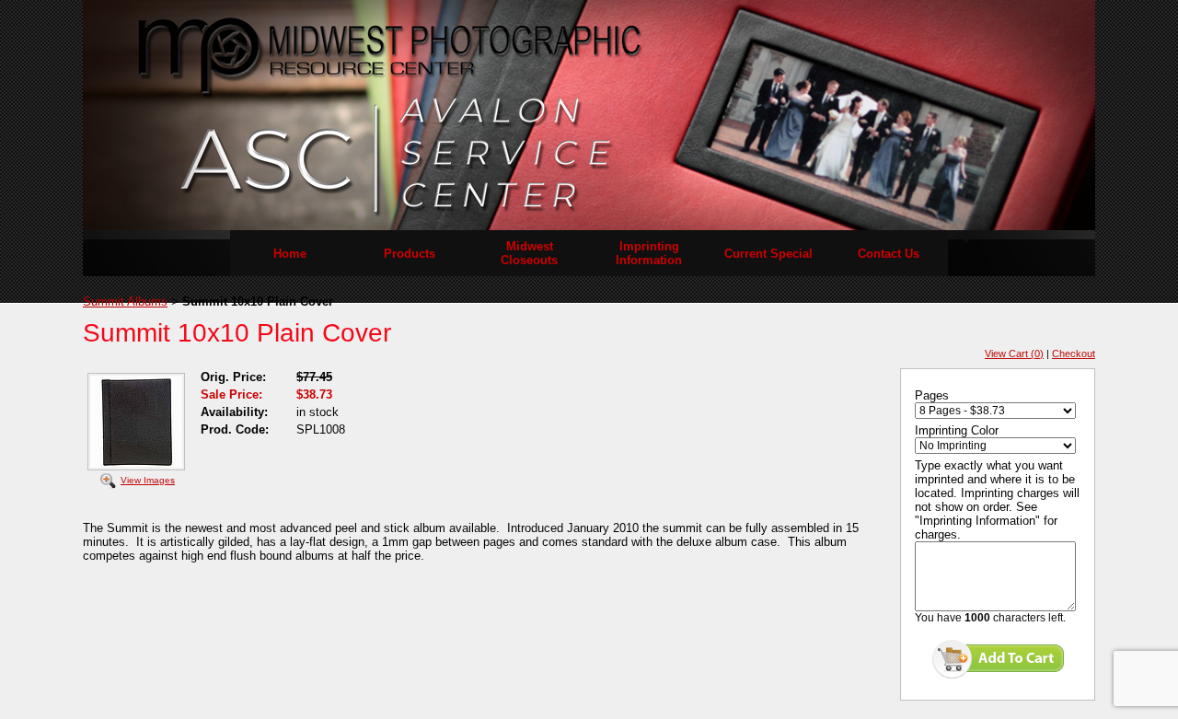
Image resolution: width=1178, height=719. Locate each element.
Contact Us (888, 254)
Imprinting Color (957, 430)
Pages (932, 395)
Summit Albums (125, 301)
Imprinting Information (649, 253)
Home (289, 254)
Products (409, 254)
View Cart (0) (1014, 353)
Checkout (1073, 353)
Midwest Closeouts (529, 253)
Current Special (768, 254)
